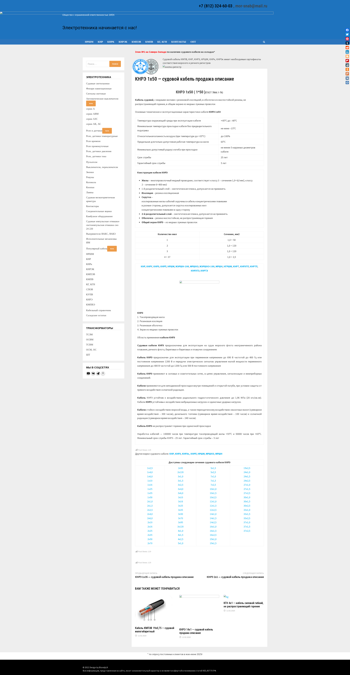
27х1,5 (247, 489)
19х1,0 (213, 539)
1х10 (150, 480)
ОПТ (193, 41)
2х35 (150, 534)
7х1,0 (213, 476)
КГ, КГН (162, 41)
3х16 (180, 501)
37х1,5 (247, 526)
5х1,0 (180, 543)
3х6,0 (180, 493)
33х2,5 (247, 518)
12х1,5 (213, 505)
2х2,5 (150, 509)
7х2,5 (213, 484)
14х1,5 (213, 518)
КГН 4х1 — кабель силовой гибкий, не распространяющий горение (243, 604)
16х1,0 (213, 526)
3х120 (180, 526)
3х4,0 (180, 489)
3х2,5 (180, 484)
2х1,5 (150, 505)
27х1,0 (247, 484)
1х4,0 (150, 472)
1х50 (150, 497)
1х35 (150, 493)
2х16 (150, 526)
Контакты (178, 41)
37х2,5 (247, 530)
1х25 (150, 489)
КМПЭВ (136, 41)
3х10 (180, 497)
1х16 (150, 484)
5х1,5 (213, 468)
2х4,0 (150, 514)
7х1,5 (213, 480)
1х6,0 (150, 476)
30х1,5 (247, 501)
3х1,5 (180, 480)
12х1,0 (213, 501)
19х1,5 (213, 543)
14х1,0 (213, 514)
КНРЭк (123, 41)
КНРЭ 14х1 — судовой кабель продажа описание (196, 631)
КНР (100, 41)
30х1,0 (247, 497)
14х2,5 (213, 522)
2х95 (180, 468)
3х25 (180, 505)
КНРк (110, 41)
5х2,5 (213, 472)
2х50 (150, 539)
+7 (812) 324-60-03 (215, 5)
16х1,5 (213, 530)
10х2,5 (213, 497)
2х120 (180, 472)
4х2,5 (180, 539)
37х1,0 (247, 522)
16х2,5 (213, 534)
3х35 (180, 509)
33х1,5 (247, 514)
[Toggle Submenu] (91, 103)
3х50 (180, 514)
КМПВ (149, 41)
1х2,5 (150, 468)
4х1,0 (180, 530)
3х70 (180, 518)
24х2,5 (247, 480)
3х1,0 (180, 476)
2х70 (150, 543)
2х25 (150, 530)
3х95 (180, 522)
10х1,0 (213, 489)
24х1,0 (247, 472)
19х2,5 (247, 468)
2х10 (150, 522)
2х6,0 (150, 518)
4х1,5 (180, 534)
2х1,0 (150, 501)
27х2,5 (247, 493)
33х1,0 (247, 509)
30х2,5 (247, 505)
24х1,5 (247, 476)
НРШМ (89, 41)
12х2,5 (213, 509)
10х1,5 (213, 493)
